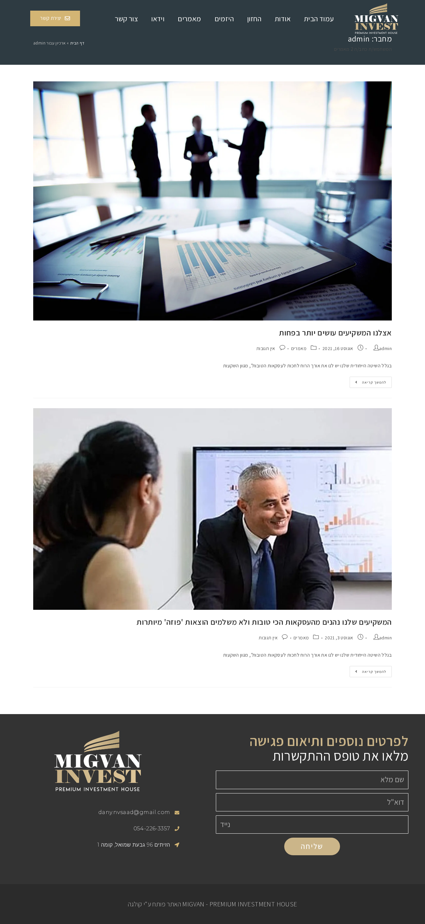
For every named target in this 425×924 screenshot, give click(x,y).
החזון (254, 18)
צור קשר (126, 18)
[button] (55, 18)
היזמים (224, 18)
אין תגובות (265, 348)
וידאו (157, 18)
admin (385, 348)
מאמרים (189, 18)
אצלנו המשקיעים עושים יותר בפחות (335, 332)
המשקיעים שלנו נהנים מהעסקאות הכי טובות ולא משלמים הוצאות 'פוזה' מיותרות (264, 621)
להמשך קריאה (368, 381)
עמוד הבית (319, 18)
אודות (283, 18)
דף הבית (77, 43)
